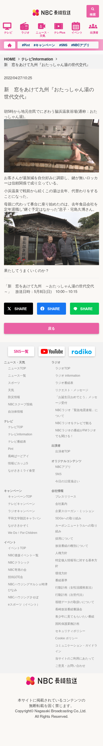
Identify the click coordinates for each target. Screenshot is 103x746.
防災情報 (14, 397)
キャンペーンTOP (20, 496)
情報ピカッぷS (18, 463)
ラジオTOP (62, 368)
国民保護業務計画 (67, 624)
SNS (58, 474)
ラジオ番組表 (64, 383)
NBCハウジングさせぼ (23, 597)
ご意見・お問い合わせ (70, 666)
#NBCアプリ (80, 45)
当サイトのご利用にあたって (74, 658)
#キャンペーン (44, 45)
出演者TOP (62, 451)
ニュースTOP (17, 368)
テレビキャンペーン (21, 504)
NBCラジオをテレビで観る (73, 423)
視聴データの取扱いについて (74, 602)
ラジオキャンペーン (21, 511)
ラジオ (25, 32)
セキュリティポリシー (70, 631)
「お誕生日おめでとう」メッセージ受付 (76, 400)
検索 (93, 14)
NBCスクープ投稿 (20, 404)
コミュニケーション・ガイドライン (76, 648)
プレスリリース (65, 496)
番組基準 (61, 580)
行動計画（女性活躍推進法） (74, 587)
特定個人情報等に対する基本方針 (76, 563)
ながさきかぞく (18, 525)
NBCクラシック (19, 562)
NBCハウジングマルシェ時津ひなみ (28, 587)
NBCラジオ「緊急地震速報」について (76, 413)
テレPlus (59, 32)
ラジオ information (67, 375)
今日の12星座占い (67, 481)
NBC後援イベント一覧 (23, 555)
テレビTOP (15, 427)
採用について (64, 538)
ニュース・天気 (43, 33)
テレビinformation (37, 59)
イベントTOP (17, 548)
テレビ (8, 32)
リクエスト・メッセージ (71, 390)
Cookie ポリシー (66, 638)
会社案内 (61, 504)
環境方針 (61, 573)
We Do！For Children (22, 533)
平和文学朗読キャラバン (24, 518)
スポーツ (14, 383)
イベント (77, 32)
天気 (11, 390)
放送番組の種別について (71, 546)
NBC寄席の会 (17, 570)
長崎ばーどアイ (18, 456)
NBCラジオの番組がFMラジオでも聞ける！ (75, 433)
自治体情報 (15, 411)
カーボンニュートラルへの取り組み (76, 528)
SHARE (20, 308)
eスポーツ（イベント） (24, 604)
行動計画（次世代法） (70, 595)
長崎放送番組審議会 (68, 609)
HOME (10, 59)
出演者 (94, 32)
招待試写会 (15, 577)
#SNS (63, 45)
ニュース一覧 (17, 375)
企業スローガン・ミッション (74, 511)
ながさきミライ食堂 (21, 470)
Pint (10, 449)
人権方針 (61, 553)
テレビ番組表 (17, 441)
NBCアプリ (63, 467)
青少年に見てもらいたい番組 (74, 616)
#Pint (26, 45)
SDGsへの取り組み (68, 518)
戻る (51, 328)
